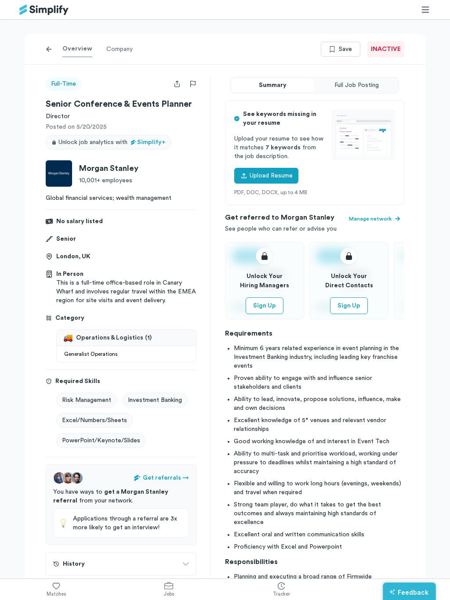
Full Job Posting (356, 85)
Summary (273, 85)
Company (119, 49)
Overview (77, 49)
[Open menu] (425, 10)
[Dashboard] (44, 9)
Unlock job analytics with (112, 142)
